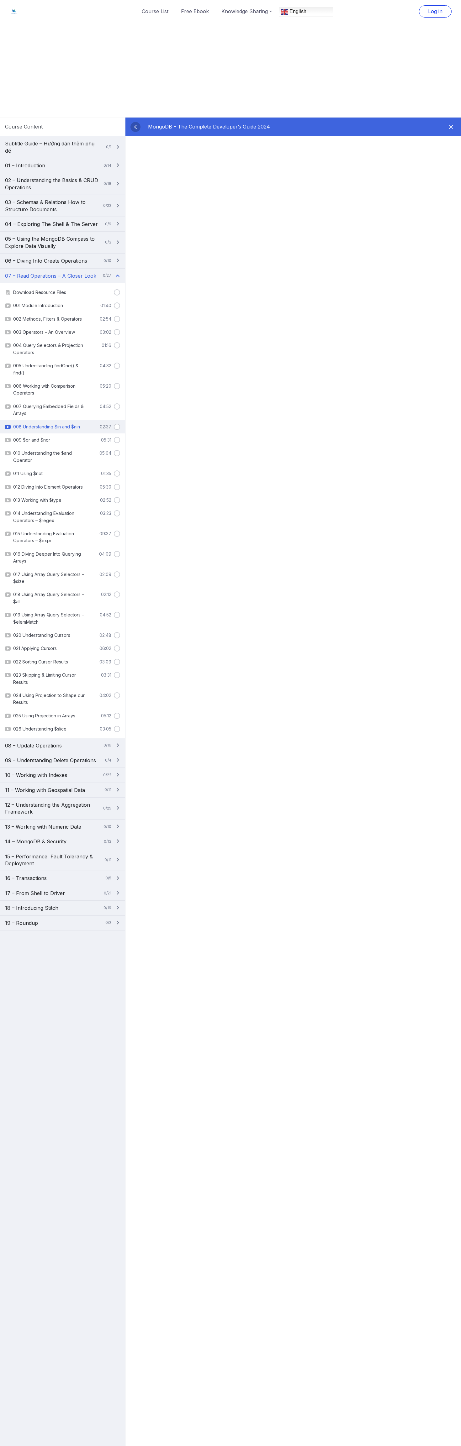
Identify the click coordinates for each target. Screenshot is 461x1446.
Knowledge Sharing (244, 11)
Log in (435, 11)
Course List (155, 11)
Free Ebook (195, 11)
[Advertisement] (230, 70)
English (297, 11)
